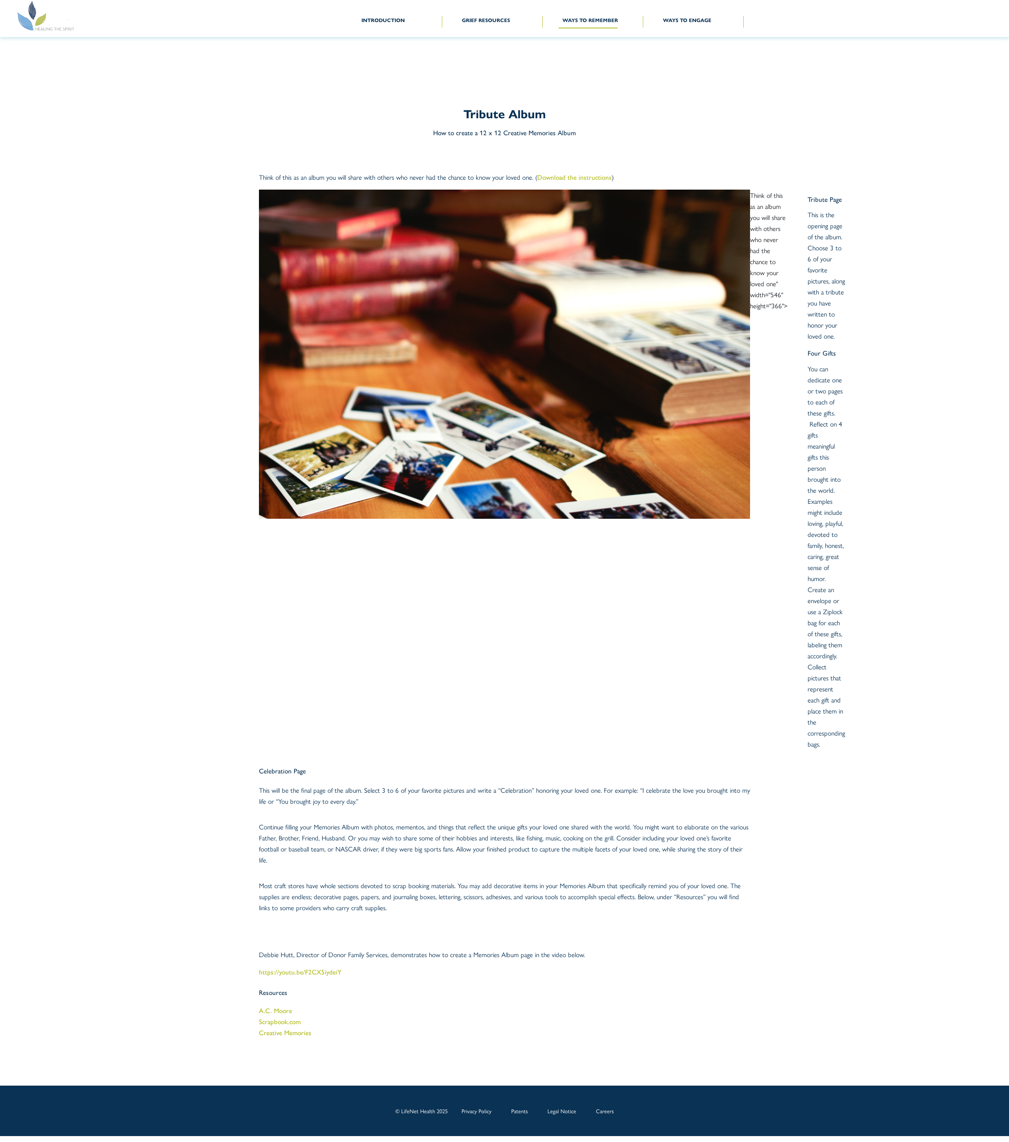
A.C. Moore (275, 1011)
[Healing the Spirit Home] (54, 16)
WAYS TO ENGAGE (687, 20)
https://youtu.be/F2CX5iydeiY (300, 972)
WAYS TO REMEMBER (590, 20)
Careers (605, 1111)
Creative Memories (285, 1033)
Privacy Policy (476, 1111)
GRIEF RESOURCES (486, 20)
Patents (519, 1111)
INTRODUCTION (383, 20)
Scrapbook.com (280, 1022)
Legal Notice (561, 1111)
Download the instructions (574, 177)
